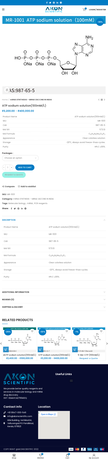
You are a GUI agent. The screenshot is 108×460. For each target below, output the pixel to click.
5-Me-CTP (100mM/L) (89, 355)
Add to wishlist (28, 186)
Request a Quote (14, 174)
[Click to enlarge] (7, 90)
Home (5, 99)
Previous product (98, 99)
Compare (10, 186)
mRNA (30, 203)
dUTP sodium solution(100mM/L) (19, 355)
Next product (104, 99)
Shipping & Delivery (12, 307)
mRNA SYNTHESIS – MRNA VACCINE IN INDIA (31, 99)
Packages (7, 153)
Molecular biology (17, 203)
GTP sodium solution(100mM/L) (54, 355)
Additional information (15, 292)
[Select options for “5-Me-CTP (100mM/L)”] (75, 349)
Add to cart (25, 167)
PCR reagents (40, 203)
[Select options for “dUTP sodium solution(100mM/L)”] (6, 349)
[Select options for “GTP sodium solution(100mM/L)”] (40, 349)
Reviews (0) (8, 299)
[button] (71, 380)
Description (8, 220)
